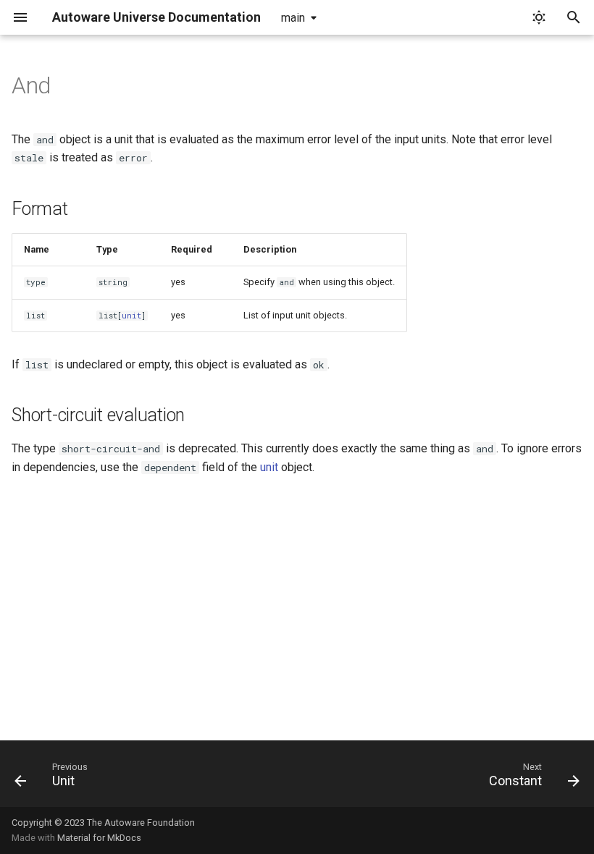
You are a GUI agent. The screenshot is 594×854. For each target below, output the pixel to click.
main (293, 18)
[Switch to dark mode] (538, 17)
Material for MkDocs (99, 837)
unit (131, 315)
